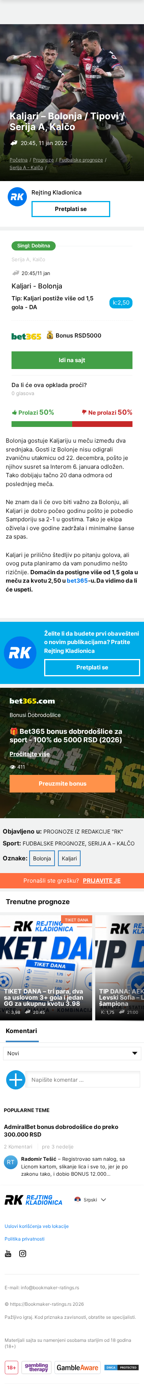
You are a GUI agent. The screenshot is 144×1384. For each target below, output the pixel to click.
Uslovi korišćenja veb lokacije (37, 1226)
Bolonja (42, 858)
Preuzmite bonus (62, 783)
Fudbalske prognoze (81, 160)
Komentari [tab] (21, 1031)
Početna (19, 160)
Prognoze (43, 160)
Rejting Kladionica (56, 192)
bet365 (77, 580)
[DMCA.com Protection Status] (121, 1367)
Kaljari (69, 858)
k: (115, 302)
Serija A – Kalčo (111, 843)
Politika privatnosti (25, 1239)
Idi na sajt (72, 360)
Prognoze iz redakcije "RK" (83, 831)
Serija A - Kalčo (26, 167)
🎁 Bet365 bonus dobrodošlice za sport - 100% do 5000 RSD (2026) (66, 735)
